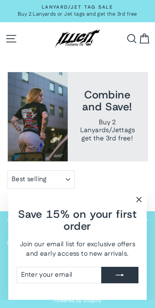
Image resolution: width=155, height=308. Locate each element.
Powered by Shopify (77, 300)
